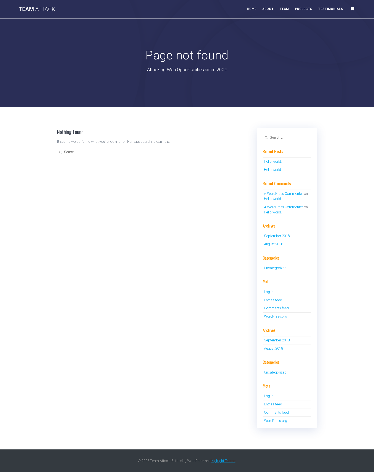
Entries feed (273, 300)
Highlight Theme (223, 461)
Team (37, 9)
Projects (303, 9)
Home (251, 9)
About (268, 9)
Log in (268, 292)
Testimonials (330, 9)
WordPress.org (275, 316)
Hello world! (273, 161)
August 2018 (273, 244)
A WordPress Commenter (283, 194)
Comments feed (276, 308)
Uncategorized (275, 268)
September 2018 (277, 236)
